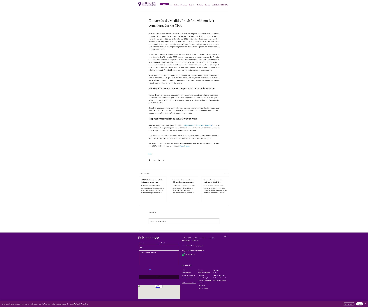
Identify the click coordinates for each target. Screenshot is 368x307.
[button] (219, 278)
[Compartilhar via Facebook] (149, 160)
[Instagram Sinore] (225, 236)
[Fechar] (366, 303)
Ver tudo (226, 173)
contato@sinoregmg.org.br (194, 246)
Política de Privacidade (81, 304)
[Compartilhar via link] (163, 160)
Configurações (348, 304)
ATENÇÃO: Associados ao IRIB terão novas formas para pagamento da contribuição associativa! (151, 181)
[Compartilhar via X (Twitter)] (154, 160)
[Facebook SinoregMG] (227, 236)
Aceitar (360, 304)
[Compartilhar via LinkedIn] (159, 160)
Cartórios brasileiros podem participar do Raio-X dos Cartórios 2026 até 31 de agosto (214, 181)
